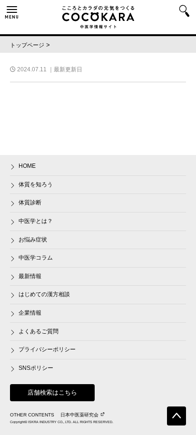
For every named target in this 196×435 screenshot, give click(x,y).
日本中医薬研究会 (79, 414)
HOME (27, 166)
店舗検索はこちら (52, 392)
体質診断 (30, 202)
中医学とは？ (36, 221)
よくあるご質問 (39, 331)
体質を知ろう (36, 184)
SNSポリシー (36, 368)
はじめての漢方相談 (44, 294)
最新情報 (30, 276)
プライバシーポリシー (47, 349)
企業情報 (30, 312)
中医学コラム (36, 257)
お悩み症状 (33, 239)
